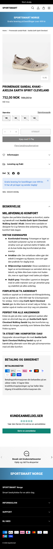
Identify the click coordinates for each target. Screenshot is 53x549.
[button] (43, 8)
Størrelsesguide (44, 112)
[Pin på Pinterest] (18, 173)
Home (4, 31)
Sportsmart (12, 543)
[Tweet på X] (8, 173)
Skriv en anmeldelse (27, 431)
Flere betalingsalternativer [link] (26, 145)
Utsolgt (36, 132)
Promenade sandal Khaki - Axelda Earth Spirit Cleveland (28, 31)
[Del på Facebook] (13, 173)
